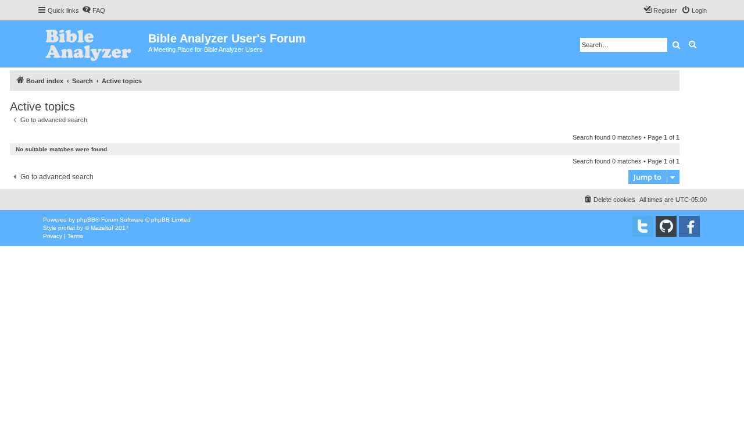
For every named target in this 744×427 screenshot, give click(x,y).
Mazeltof (102, 228)
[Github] (666, 226)
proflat (66, 228)
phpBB (86, 219)
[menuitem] (93, 10)
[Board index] (92, 44)
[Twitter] (642, 226)
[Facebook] (689, 226)
